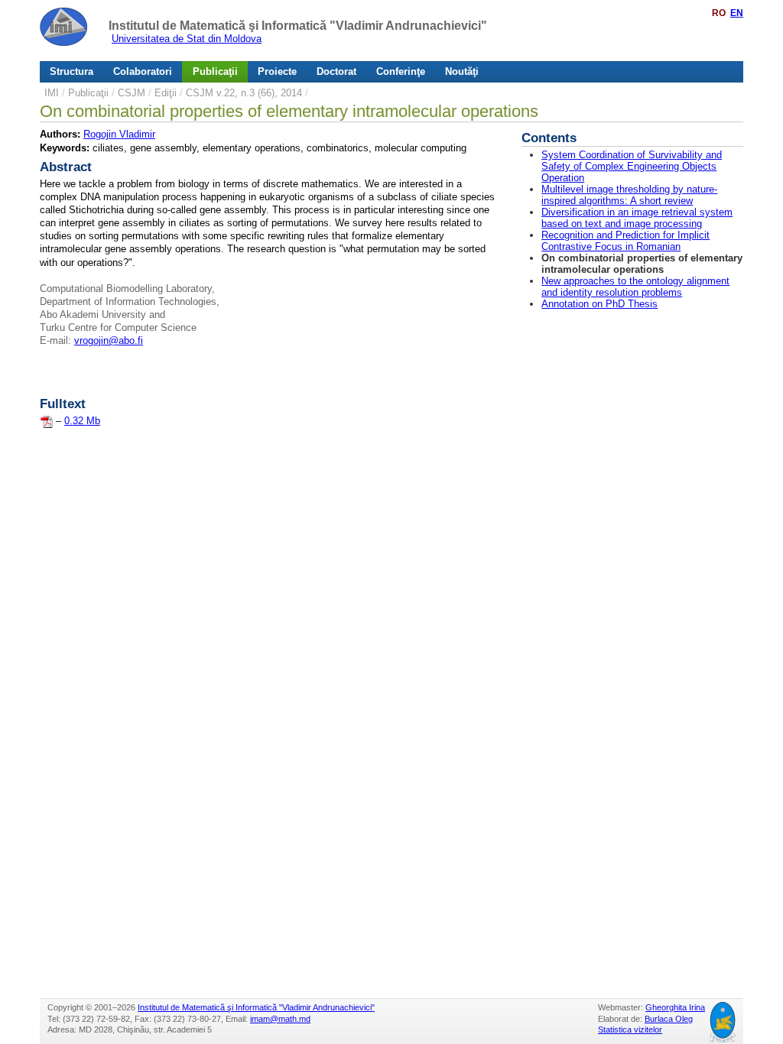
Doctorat (336, 71)
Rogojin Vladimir (119, 134)
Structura (71, 71)
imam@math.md (280, 1018)
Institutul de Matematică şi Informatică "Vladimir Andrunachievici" (298, 25)
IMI (51, 93)
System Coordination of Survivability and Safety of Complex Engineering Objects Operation (631, 166)
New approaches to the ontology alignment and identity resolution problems (635, 286)
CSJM (131, 93)
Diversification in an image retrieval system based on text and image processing (637, 217)
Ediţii (165, 93)
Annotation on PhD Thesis (599, 304)
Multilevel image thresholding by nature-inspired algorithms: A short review (629, 194)
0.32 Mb (82, 420)
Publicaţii (215, 71)
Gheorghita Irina (675, 1007)
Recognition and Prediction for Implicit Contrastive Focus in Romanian (625, 240)
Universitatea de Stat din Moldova (187, 38)
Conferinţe (400, 71)
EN (736, 13)
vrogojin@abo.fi (108, 340)
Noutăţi (462, 71)
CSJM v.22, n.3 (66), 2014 (244, 93)
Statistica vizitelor (630, 1029)
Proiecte (277, 71)
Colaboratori (142, 71)
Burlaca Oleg (669, 1018)
